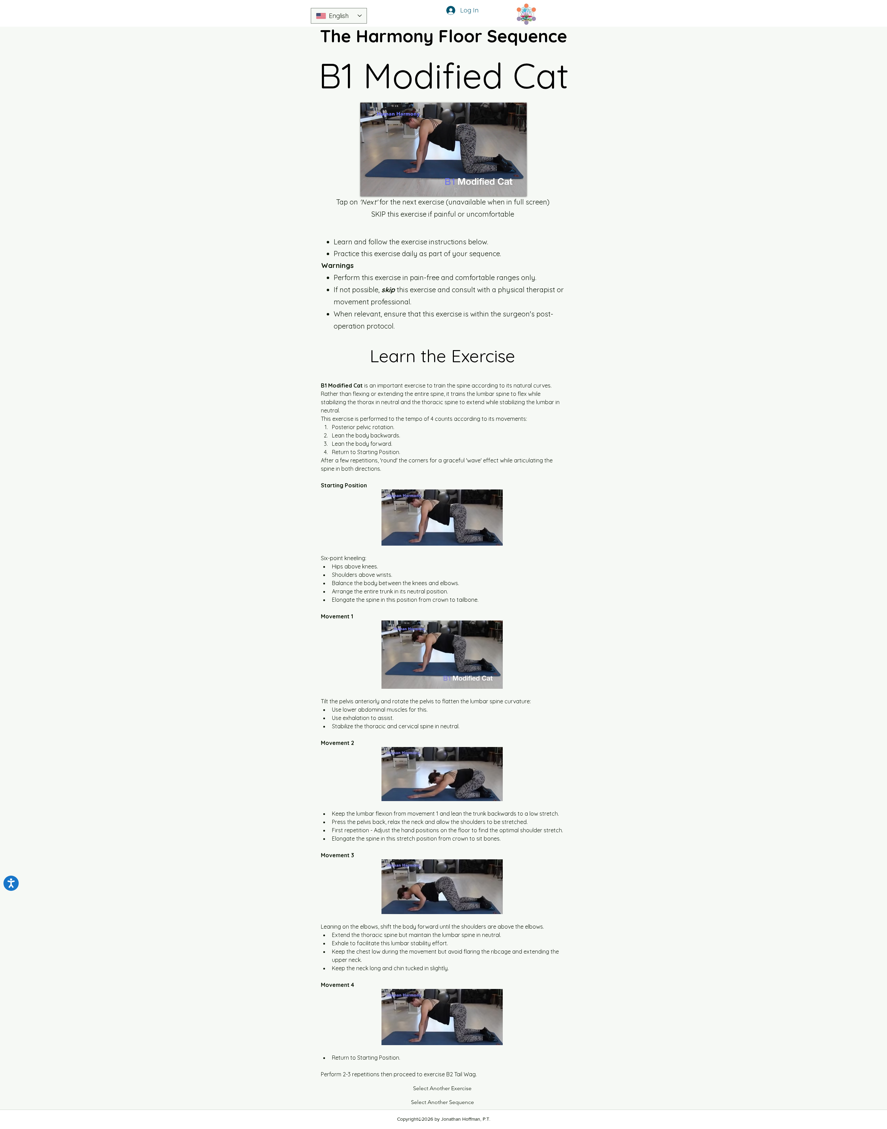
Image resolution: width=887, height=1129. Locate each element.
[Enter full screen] (517, 186)
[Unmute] (381, 186)
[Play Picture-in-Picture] (505, 186)
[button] (442, 1089)
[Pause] (369, 186)
